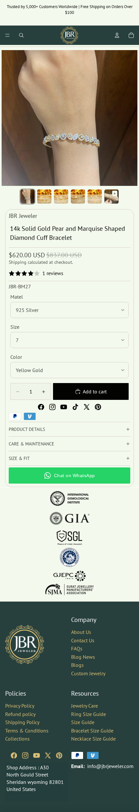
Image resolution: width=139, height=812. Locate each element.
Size (14, 327)
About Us (81, 632)
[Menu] (7, 35)
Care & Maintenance (31, 444)
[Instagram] (52, 407)
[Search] (21, 35)
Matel (16, 297)
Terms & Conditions (26, 730)
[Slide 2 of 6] (44, 196)
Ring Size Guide (88, 713)
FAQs (76, 648)
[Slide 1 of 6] (27, 196)
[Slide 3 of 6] (61, 196)
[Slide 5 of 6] (95, 196)
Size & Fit (19, 458)
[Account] (117, 35)
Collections (17, 738)
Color (16, 357)
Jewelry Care (84, 705)
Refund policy (20, 713)
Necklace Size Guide (93, 738)
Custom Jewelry (88, 673)
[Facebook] (41, 407)
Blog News (83, 656)
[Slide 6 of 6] (111, 196)
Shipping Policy (22, 722)
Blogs (77, 665)
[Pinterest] (98, 407)
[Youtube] (64, 407)
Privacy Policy (19, 705)
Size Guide (82, 722)
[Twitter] (87, 407)
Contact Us (82, 640)
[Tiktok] (75, 407)
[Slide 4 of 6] (78, 196)
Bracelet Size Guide (92, 730)
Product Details (27, 429)
